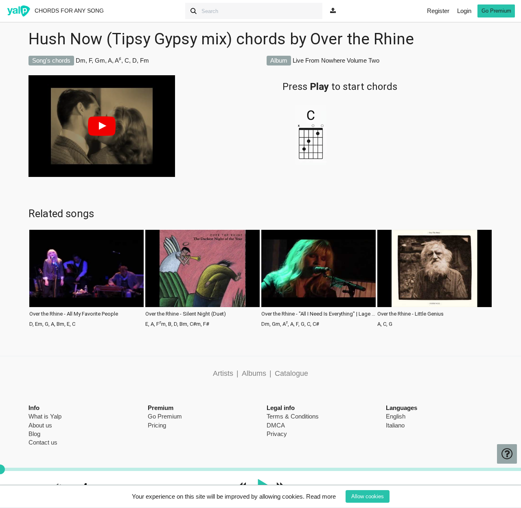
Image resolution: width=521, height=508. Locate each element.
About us (40, 425)
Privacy (277, 433)
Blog (34, 433)
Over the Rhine (362, 39)
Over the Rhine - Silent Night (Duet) (185, 314)
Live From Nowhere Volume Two (336, 60)
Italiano (395, 425)
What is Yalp (44, 416)
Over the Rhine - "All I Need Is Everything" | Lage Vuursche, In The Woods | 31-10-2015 (318, 314)
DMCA (276, 425)
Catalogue (291, 373)
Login (464, 10)
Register (438, 10)
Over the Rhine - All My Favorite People (73, 314)
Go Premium (496, 11)
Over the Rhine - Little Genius (410, 314)
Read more (321, 496)
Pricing (157, 425)
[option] (86, 277)
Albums (254, 373)
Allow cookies (367, 496)
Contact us (42, 442)
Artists (223, 373)
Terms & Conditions (293, 416)
